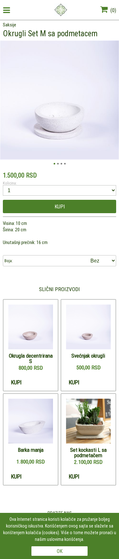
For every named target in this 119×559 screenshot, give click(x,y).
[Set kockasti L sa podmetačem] (88, 421)
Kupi (60, 206)
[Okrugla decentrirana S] (30, 327)
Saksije (9, 25)
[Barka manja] (30, 421)
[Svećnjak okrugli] (88, 327)
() (112, 10)
